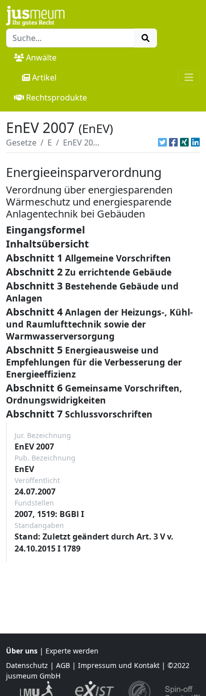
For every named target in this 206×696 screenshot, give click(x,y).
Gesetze (21, 142)
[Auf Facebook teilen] (173, 142)
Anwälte (41, 57)
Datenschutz (27, 665)
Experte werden (72, 651)
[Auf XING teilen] (184, 142)
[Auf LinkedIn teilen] (195, 142)
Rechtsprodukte (56, 97)
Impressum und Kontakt (119, 665)
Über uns (22, 651)
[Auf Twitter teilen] (162, 142)
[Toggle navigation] (189, 77)
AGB (63, 665)
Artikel (44, 77)
